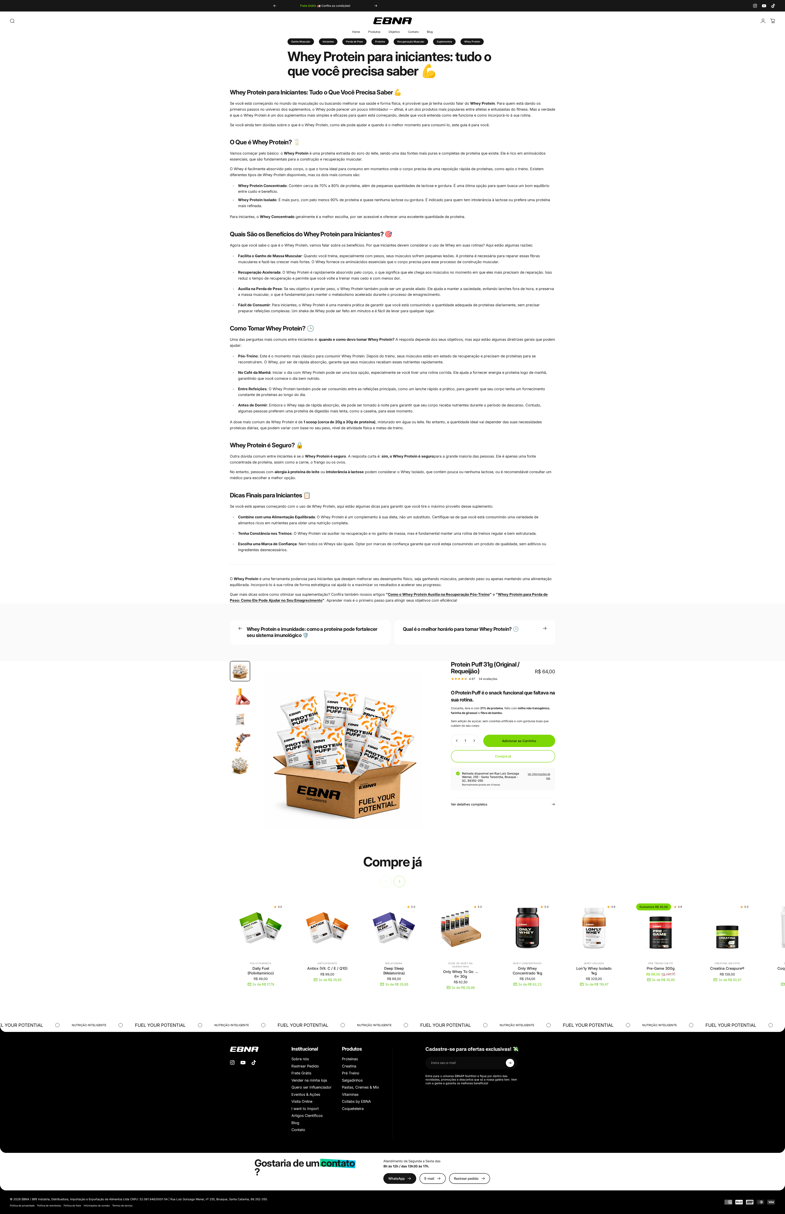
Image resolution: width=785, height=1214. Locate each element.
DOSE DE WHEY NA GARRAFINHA (460, 965)
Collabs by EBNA (356, 1101)
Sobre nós (300, 1059)
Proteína (380, 41)
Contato (298, 1130)
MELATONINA (393, 963)
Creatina (349, 1066)
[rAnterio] (274, 5)
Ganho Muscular (300, 41)
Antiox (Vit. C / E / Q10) (327, 968)
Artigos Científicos (307, 1115)
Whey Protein (472, 41)
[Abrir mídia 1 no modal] (342, 750)
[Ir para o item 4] (240, 742)
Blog (295, 1123)
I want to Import (305, 1108)
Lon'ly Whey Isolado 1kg (594, 970)
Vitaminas (350, 1094)
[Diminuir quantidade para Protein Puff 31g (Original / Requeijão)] (456, 741)
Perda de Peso (354, 41)
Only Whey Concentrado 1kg (527, 970)
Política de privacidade (22, 1205)
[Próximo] (375, 5)
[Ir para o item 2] (240, 694)
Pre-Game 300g (661, 968)
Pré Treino (350, 1073)
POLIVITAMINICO (260, 963)
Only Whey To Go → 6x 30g (460, 974)
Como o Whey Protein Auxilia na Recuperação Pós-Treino (439, 594)
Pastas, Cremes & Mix (360, 1087)
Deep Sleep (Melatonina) (394, 970)
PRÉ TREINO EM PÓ (660, 963)
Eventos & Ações (305, 1094)
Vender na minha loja (309, 1080)
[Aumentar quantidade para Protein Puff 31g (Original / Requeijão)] (475, 741)
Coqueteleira (353, 1108)
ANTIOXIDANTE (327, 963)
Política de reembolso (49, 1205)
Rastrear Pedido (305, 1066)
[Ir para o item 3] (240, 718)
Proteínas (350, 1059)
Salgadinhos (352, 1080)
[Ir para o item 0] (240, 671)
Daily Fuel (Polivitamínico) (261, 970)
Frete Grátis (301, 1073)
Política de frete (72, 1205)
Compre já (503, 756)
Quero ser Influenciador (311, 1087)
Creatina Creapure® (727, 968)
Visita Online (301, 1101)
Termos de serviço (122, 1205)
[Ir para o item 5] (240, 765)
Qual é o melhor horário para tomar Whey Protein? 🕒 (461, 629)
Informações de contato (97, 1205)
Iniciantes (328, 41)
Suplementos (444, 41)
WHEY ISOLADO (594, 963)
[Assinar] (510, 1063)
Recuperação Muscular (410, 41)
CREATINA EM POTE (727, 963)
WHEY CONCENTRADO (527, 963)
